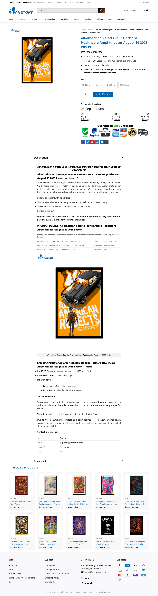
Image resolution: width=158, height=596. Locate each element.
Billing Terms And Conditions (80, 2)
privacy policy (62, 2)
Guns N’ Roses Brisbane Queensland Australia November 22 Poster (135, 543)
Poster (76, 19)
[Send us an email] (88, 583)
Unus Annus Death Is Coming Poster (105, 543)
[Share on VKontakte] (97, 142)
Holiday (34, 19)
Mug (110, 19)
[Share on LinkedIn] (102, 142)
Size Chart (65, 19)
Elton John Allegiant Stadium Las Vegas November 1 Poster (47, 543)
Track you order (52, 569)
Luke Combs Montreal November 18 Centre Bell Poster (136, 502)
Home (11, 19)
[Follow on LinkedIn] (148, 2)
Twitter (63, 451)
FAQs (11, 569)
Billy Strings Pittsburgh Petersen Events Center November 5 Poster (77, 543)
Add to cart (104, 94)
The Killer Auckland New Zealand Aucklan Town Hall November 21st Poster (49, 502)
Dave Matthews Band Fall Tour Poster (21, 502)
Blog (11, 582)
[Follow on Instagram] (141, 2)
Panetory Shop (49, 19)
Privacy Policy (15, 573)
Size (82, 79)
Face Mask (121, 19)
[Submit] (101, 10)
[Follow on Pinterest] (146, 2)
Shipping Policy (52, 577)
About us (40, 2)
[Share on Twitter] (88, 142)
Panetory (64, 438)
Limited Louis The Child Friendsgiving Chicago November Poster (20, 543)
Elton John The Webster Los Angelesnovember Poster (106, 502)
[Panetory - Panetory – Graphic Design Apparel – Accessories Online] (21, 10)
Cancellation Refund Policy (57, 573)
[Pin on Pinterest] (92, 142)
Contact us (51, 2)
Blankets (88, 19)
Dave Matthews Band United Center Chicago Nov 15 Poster (77, 502)
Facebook (64, 447)
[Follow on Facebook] (138, 2)
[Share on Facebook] (83, 142)
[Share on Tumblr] (106, 142)
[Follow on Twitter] (143, 2)
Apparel (22, 19)
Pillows (100, 19)
